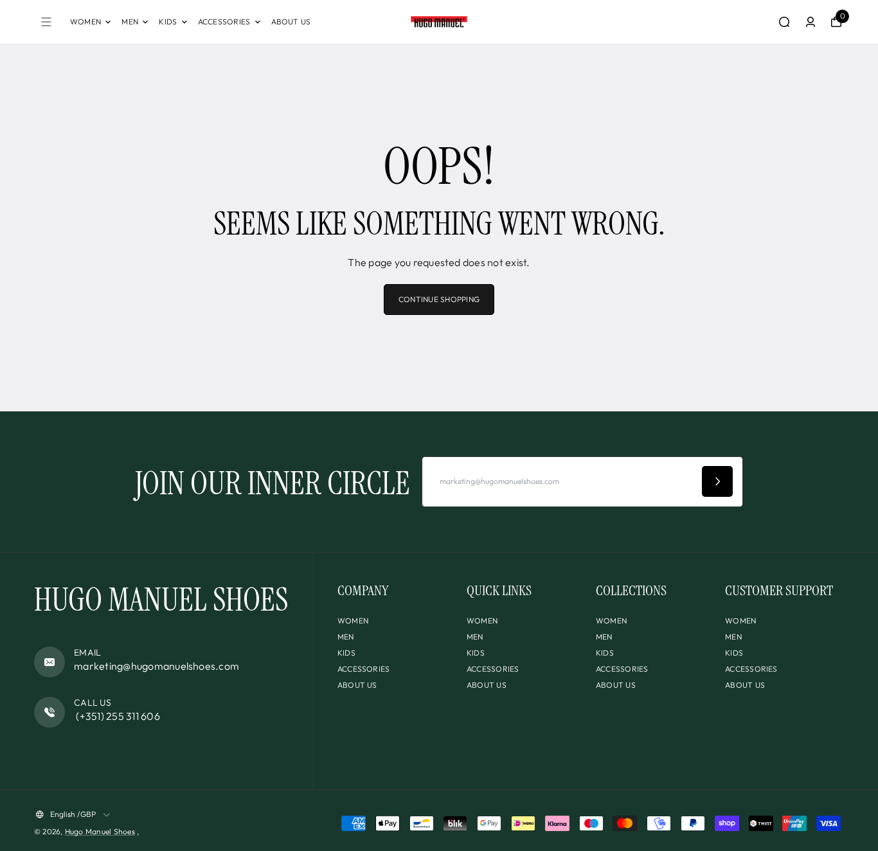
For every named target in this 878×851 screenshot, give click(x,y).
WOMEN (85, 21)
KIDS (168, 21)
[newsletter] (717, 481)
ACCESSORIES (224, 21)
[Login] (810, 22)
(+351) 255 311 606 (117, 716)
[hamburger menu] (46, 21)
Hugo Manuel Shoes (100, 831)
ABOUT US (291, 21)
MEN (129, 21)
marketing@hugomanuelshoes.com (156, 665)
